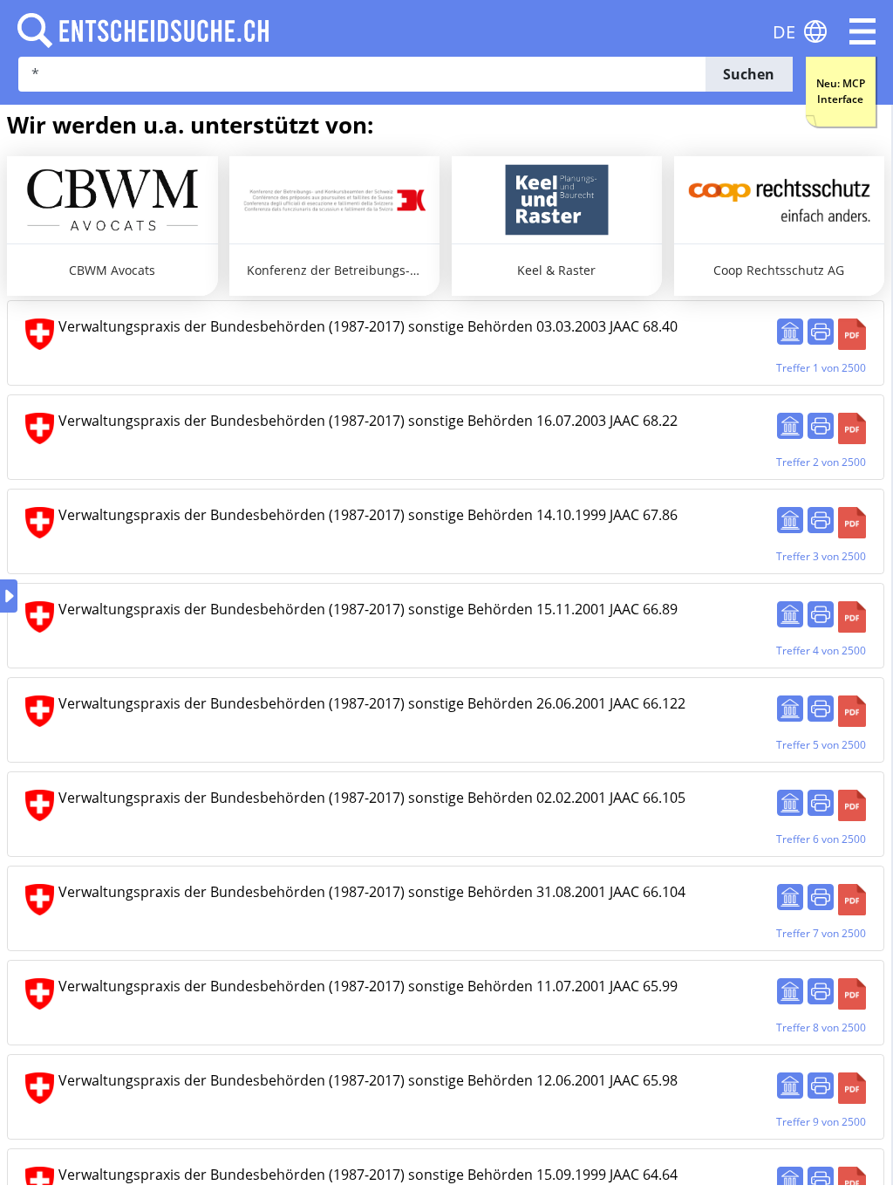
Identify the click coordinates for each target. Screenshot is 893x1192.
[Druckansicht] (821, 332)
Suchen (748, 74)
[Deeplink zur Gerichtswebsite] (790, 332)
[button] (862, 31)
